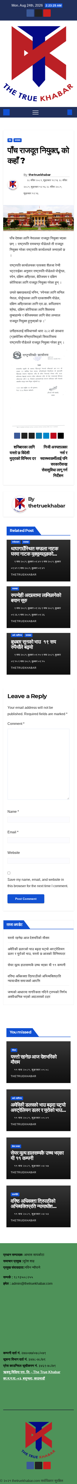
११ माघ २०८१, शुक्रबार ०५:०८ (32, 1069)
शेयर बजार (16, 1146)
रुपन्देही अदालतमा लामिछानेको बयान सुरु (36, 597)
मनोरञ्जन (15, 542)
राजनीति (15, 1194)
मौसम (14, 1050)
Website (13, 852)
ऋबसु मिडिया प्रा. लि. (16, 1372)
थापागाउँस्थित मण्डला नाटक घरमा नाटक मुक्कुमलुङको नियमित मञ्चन (34, 553)
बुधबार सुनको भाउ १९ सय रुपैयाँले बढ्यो (33, 644)
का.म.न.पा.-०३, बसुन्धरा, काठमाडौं (24, 1378)
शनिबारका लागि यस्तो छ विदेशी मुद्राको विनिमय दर (23, 453)
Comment (15, 723)
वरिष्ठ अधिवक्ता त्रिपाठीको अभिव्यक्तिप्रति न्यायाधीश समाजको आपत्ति (33, 1206)
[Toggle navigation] (35, 112)
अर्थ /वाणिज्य (17, 635)
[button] (62, 112)
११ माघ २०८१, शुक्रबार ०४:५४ (32, 1213)
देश (10, 140)
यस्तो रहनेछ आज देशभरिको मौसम (28, 938)
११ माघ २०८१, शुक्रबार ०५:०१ (32, 1117)
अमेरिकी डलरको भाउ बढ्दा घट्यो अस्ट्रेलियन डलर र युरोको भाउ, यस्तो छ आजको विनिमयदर (38, 1110)
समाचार (17, 140)
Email (12, 832)
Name (13, 811)
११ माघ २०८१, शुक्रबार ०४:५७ (32, 1165)
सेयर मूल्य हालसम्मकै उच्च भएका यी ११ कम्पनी (36, 965)
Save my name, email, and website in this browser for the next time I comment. (37, 883)
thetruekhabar (39, 175)
